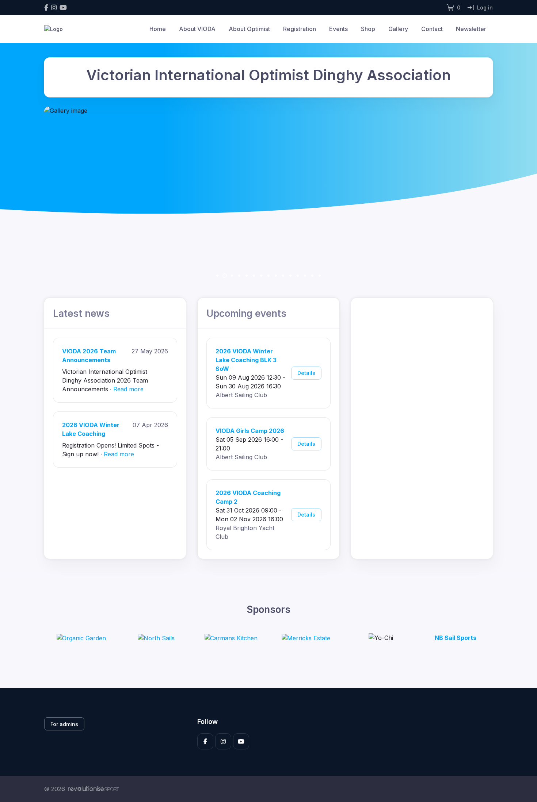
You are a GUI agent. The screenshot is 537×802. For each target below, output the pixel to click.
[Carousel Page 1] (217, 275)
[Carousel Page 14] (312, 275)
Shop (368, 28)
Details (306, 373)
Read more (128, 389)
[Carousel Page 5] (246, 275)
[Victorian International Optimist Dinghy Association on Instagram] (54, 7)
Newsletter (471, 28)
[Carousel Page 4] (239, 275)
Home (157, 28)
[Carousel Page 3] (232, 275)
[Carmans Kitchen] (231, 638)
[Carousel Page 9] (276, 275)
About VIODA (197, 28)
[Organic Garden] (81, 638)
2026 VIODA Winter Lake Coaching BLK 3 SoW (246, 360)
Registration (299, 28)
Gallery (398, 28)
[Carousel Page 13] (305, 275)
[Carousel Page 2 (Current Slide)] (224, 275)
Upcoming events (246, 313)
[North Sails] (156, 638)
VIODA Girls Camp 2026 (250, 430)
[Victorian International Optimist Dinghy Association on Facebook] (46, 7)
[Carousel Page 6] (254, 275)
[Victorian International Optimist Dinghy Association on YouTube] (63, 7)
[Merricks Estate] (305, 638)
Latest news (81, 313)
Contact (432, 28)
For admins (64, 724)
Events (338, 28)
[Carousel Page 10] (283, 275)
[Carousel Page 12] (298, 275)
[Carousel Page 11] (290, 275)
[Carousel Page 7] (261, 275)
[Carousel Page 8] (268, 275)
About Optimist (249, 28)
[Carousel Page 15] (319, 275)
